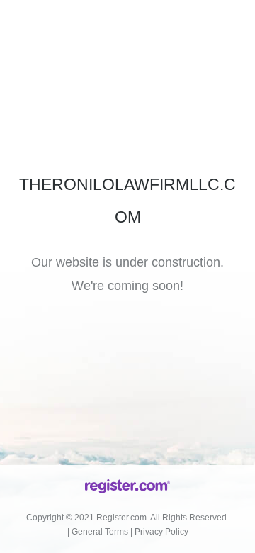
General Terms (100, 532)
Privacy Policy (161, 532)
